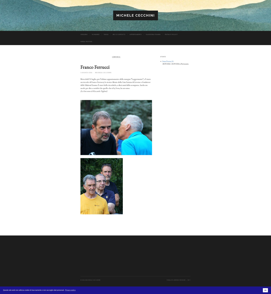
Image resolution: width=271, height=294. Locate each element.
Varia (106, 34)
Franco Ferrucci (95, 67)
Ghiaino (84, 34)
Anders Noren (179, 280)
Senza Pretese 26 (168, 61)
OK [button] (265, 290)
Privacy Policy (171, 34)
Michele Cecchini (135, 15)
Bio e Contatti (119, 34)
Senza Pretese (86, 41)
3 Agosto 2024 (86, 72)
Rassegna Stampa (153, 34)
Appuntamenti (136, 34)
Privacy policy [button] (70, 290)
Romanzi (96, 34)
